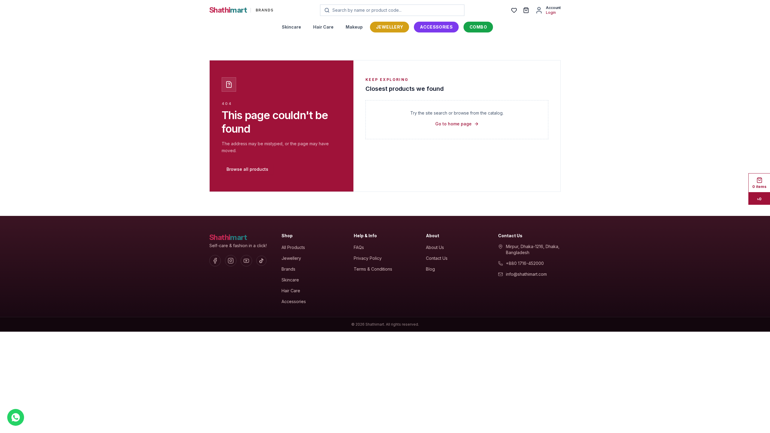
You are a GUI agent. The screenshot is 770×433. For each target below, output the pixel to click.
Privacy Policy (368, 258)
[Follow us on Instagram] (230, 260)
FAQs (359, 247)
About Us (435, 247)
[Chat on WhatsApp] (15, 417)
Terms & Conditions (373, 269)
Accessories (436, 26)
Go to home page (453, 123)
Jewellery (389, 26)
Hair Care (323, 26)
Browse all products (247, 169)
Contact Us (437, 258)
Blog (430, 269)
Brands (288, 269)
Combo (478, 26)
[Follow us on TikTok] (261, 261)
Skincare (291, 26)
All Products (293, 247)
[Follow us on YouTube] (246, 260)
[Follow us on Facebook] (215, 260)
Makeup (354, 26)
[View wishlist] (514, 10)
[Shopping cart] (526, 10)
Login (551, 12)
